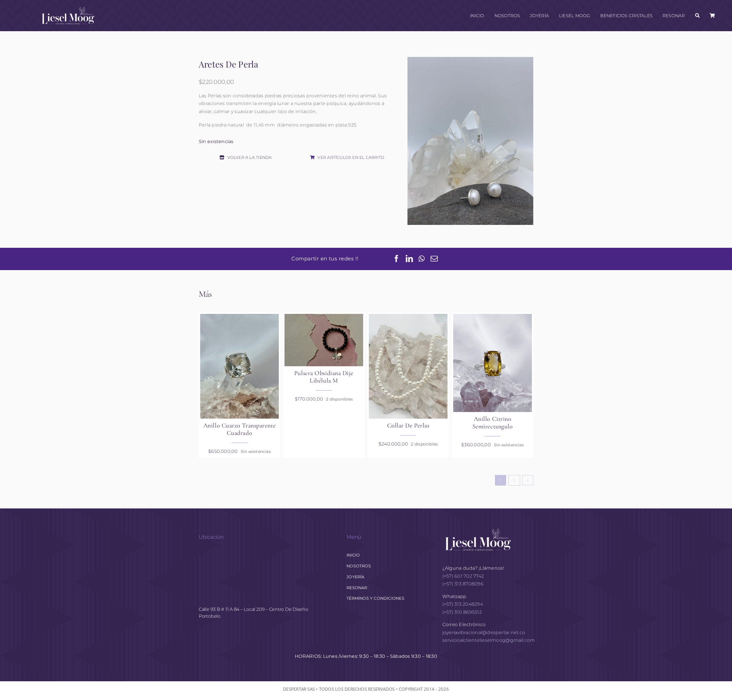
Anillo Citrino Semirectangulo (492, 422)
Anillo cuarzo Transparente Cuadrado (239, 429)
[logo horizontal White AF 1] (478, 527)
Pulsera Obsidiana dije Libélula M (323, 376)
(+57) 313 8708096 (463, 584)
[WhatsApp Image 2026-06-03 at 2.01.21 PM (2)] (408, 366)
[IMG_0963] (492, 363)
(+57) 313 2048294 (462, 604)
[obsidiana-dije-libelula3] (324, 340)
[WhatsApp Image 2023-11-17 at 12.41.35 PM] (239, 366)
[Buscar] (697, 15)
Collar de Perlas (408, 425)
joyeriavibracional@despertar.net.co (483, 632)
